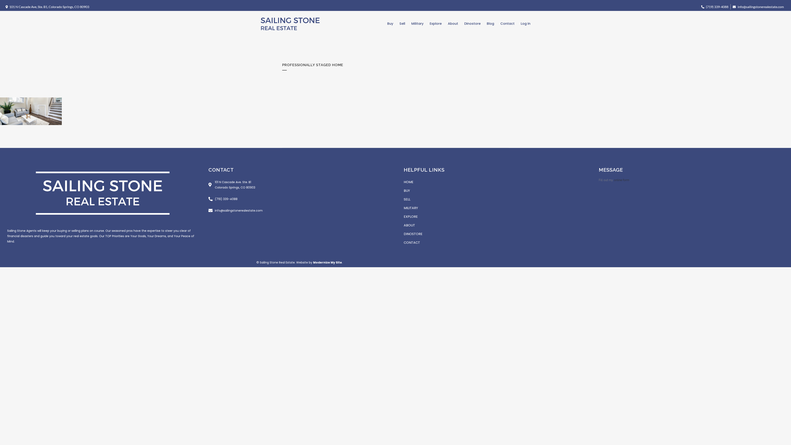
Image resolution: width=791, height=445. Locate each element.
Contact (507, 23)
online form (621, 180)
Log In (525, 23)
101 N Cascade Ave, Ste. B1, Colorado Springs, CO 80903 (49, 7)
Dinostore (472, 23)
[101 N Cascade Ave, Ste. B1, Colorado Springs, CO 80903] (6, 6)
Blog (490, 23)
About (453, 23)
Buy (390, 23)
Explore (436, 23)
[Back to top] (786, 252)
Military (417, 23)
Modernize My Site (327, 262)
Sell (402, 23)
